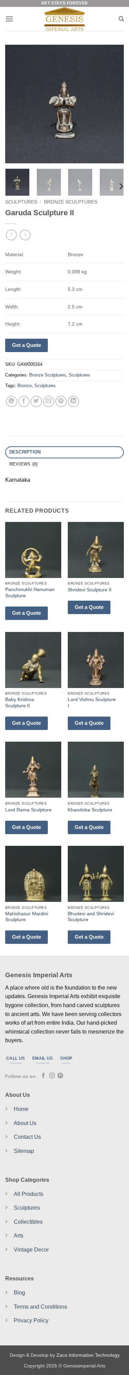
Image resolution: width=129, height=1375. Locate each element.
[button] (9, 18)
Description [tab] (25, 452)
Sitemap (24, 1151)
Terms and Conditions (40, 1307)
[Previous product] (25, 235)
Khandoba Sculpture (90, 809)
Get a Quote (26, 345)
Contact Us (27, 1137)
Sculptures (21, 202)
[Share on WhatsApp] (11, 401)
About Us (25, 1123)
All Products (28, 1194)
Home (21, 1109)
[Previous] (16, 104)
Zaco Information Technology (88, 1355)
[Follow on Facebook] (43, 1076)
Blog (19, 1293)
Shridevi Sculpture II (89, 589)
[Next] (113, 104)
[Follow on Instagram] (52, 1076)
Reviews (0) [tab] (23, 464)
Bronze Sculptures (70, 202)
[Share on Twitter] (36, 401)
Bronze (25, 385)
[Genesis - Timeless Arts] (64, 19)
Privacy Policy (31, 1320)
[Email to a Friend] (48, 401)
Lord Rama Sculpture (28, 809)
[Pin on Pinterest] (61, 401)
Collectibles (28, 1222)
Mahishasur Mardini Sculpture (26, 917)
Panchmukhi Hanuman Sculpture (30, 592)
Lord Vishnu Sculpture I (92, 702)
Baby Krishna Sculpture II (19, 702)
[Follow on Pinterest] (60, 1076)
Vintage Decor (31, 1250)
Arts (18, 1235)
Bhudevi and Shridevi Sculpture (91, 917)
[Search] (121, 18)
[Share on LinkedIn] (73, 401)
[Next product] (11, 235)
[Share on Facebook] (24, 401)
